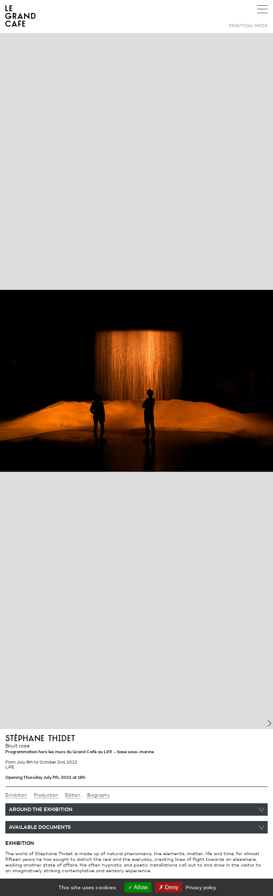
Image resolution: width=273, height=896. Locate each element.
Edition (72, 795)
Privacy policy (201, 887)
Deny (171, 887)
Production (46, 795)
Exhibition (16, 795)
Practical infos (248, 25)
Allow (140, 887)
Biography (98, 795)
